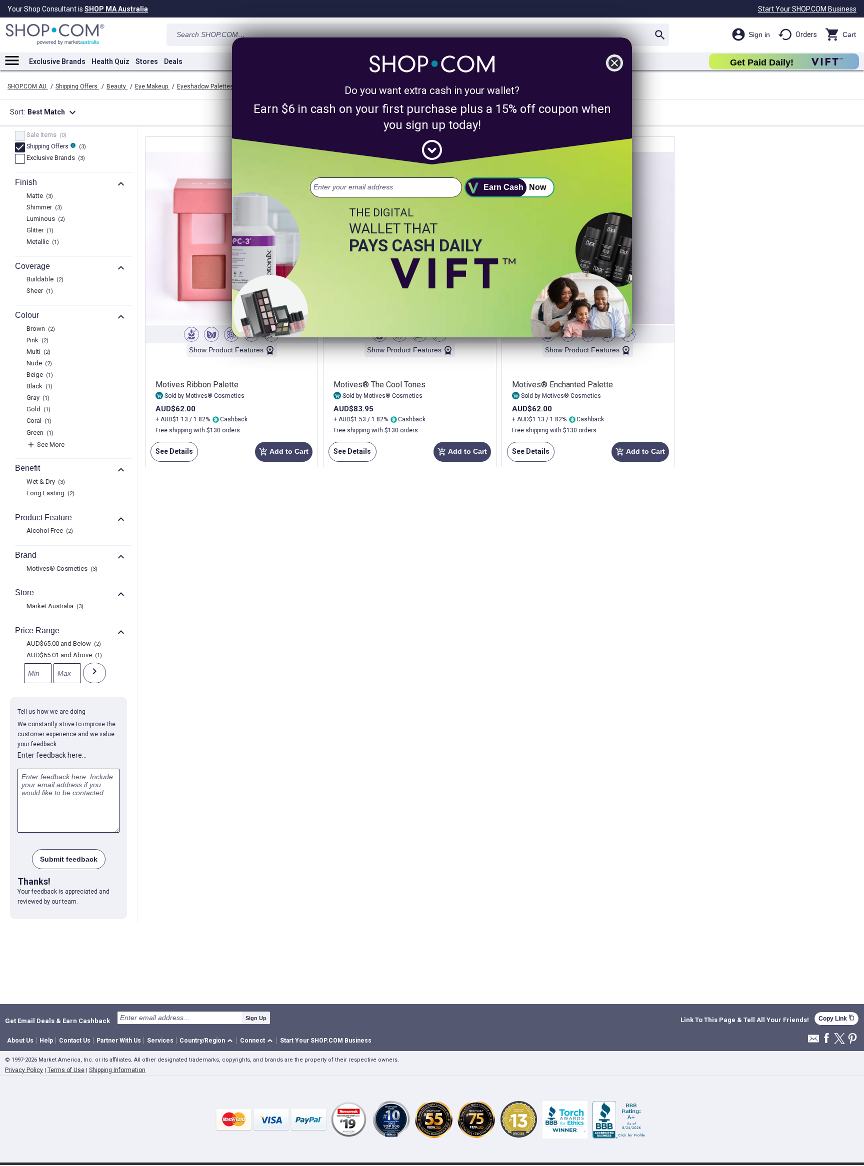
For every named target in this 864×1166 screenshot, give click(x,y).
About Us (20, 1040)
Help (46, 1040)
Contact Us (74, 1040)
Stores (147, 61)
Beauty (117, 86)
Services (160, 1040)
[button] (207, 1041)
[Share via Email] (813, 1041)
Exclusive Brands (57, 61)
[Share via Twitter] (839, 1039)
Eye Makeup (152, 86)
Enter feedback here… (52, 755)
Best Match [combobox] (53, 112)
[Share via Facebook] (826, 1039)
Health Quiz (111, 61)
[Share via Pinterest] (852, 1039)
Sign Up (256, 1018)
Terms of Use (66, 1070)
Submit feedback (69, 859)
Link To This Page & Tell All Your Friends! (744, 1020)
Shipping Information (117, 1070)
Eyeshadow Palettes (206, 86)
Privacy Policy (24, 1070)
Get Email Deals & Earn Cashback (57, 1020)
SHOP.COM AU (28, 86)
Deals (173, 61)
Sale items (45, 135)
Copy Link (836, 1018)
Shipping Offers (77, 86)
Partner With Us (118, 1040)
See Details (171, 454)
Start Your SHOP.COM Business (807, 8)
